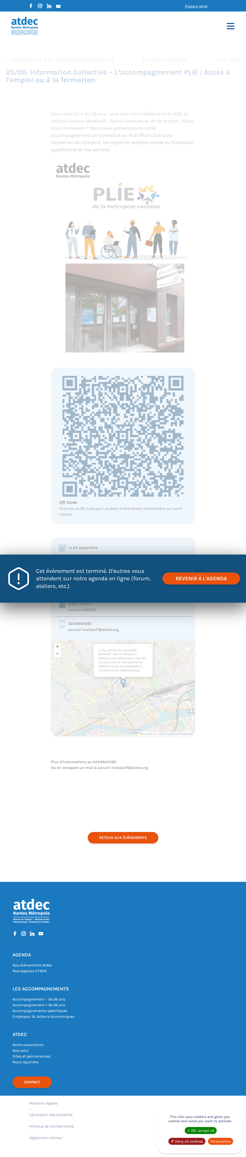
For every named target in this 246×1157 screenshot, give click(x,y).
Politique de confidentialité (51, 1126)
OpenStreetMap (167, 734)
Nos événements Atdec (32, 965)
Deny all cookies (188, 1141)
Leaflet (147, 734)
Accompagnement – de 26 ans (38, 999)
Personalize (220, 1141)
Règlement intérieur (45, 1137)
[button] (123, 683)
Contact (32, 1082)
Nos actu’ (20, 1050)
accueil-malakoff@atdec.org (93, 629)
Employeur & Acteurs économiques (43, 1016)
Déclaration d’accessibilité (51, 1114)
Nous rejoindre (25, 1062)
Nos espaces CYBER (29, 971)
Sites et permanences (31, 1056)
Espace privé (196, 7)
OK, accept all (202, 1130)
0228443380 (80, 623)
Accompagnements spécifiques (39, 1010)
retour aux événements (123, 837)
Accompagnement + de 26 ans (38, 1005)
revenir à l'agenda (201, 578)
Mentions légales (43, 1103)
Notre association (28, 1044)
